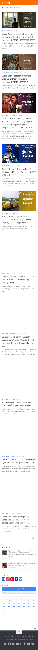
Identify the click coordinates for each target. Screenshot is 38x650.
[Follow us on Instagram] (5, 644)
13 (19, 601)
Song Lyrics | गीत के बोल (8, 115)
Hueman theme (28, 639)
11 (9, 601)
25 (9, 607)
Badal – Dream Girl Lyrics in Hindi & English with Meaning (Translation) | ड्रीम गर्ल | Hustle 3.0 (19, 172)
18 (9, 604)
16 (34, 601)
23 (34, 604)
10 (4, 601)
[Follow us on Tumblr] (24, 644)
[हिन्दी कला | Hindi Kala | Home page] (7, 2)
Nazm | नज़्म (5, 72)
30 (34, 607)
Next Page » (32, 538)
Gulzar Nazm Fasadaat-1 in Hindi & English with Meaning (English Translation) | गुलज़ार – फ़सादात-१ (16, 79)
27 (19, 607)
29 (29, 607)
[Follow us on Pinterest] (20, 644)
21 (24, 604)
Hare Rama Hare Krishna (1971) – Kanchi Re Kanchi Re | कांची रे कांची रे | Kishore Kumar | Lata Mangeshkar (16, 520)
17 (4, 604)
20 (19, 604)
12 (14, 601)
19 (14, 604)
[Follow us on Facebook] (9, 644)
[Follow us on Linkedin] (32, 644)
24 (4, 607)
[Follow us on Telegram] (28, 644)
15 (29, 601)
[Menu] (35, 2)
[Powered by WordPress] (12, 639)
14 (24, 601)
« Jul (3, 612)
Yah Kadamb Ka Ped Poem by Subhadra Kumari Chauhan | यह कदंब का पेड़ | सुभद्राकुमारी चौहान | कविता (18, 279)
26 (14, 607)
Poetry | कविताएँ (6, 31)
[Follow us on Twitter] (13, 644)
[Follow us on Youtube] (17, 644)
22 (29, 604)
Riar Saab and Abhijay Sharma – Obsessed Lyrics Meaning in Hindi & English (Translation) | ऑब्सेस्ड (17, 219)
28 (24, 607)
